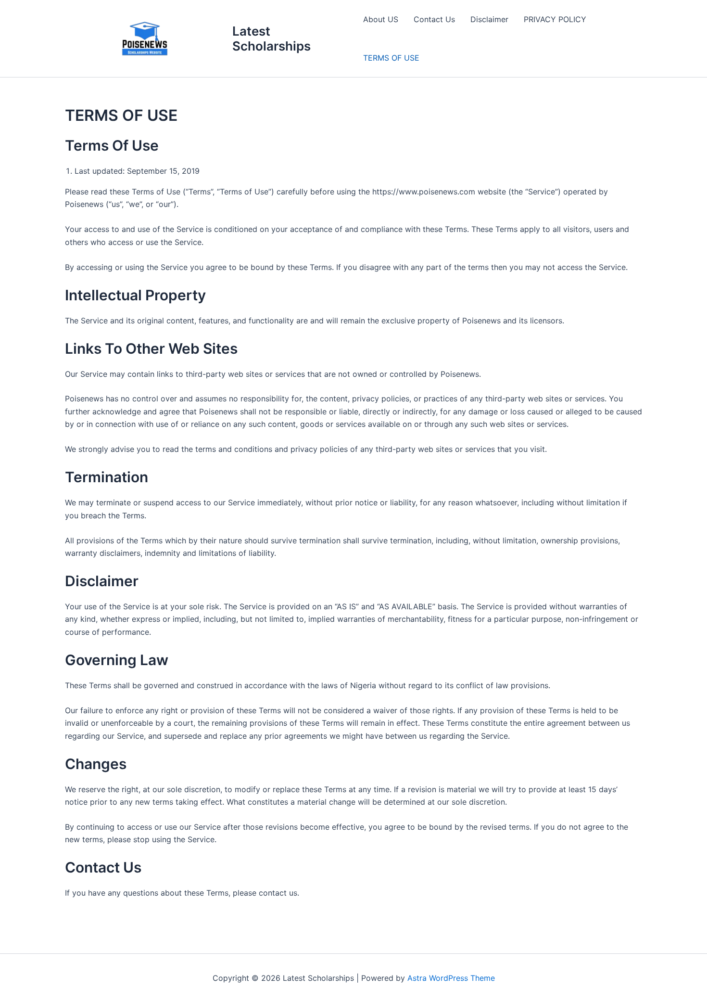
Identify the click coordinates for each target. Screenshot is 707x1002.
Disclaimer (489, 19)
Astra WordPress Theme (451, 978)
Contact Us (434, 19)
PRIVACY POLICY (555, 19)
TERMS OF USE (391, 58)
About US (380, 19)
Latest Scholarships (271, 38)
